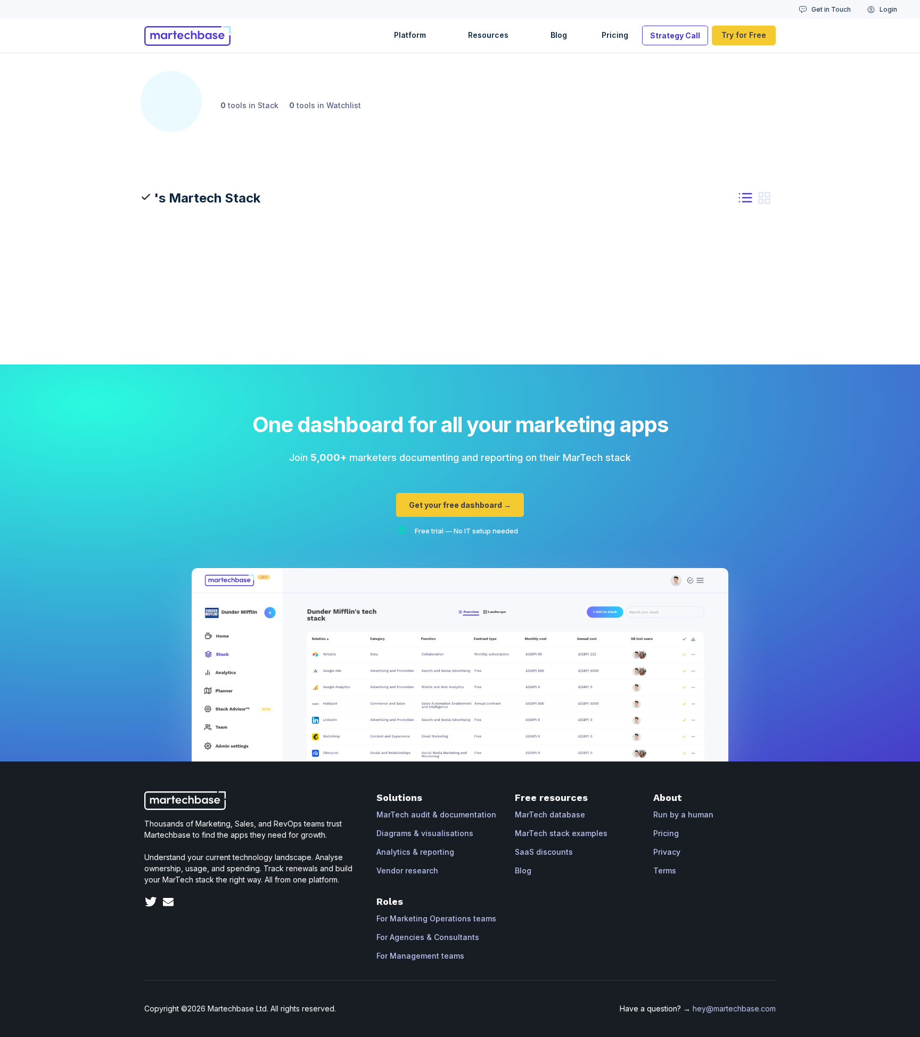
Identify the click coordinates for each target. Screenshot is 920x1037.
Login (888, 9)
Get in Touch (831, 9)
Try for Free (743, 34)
